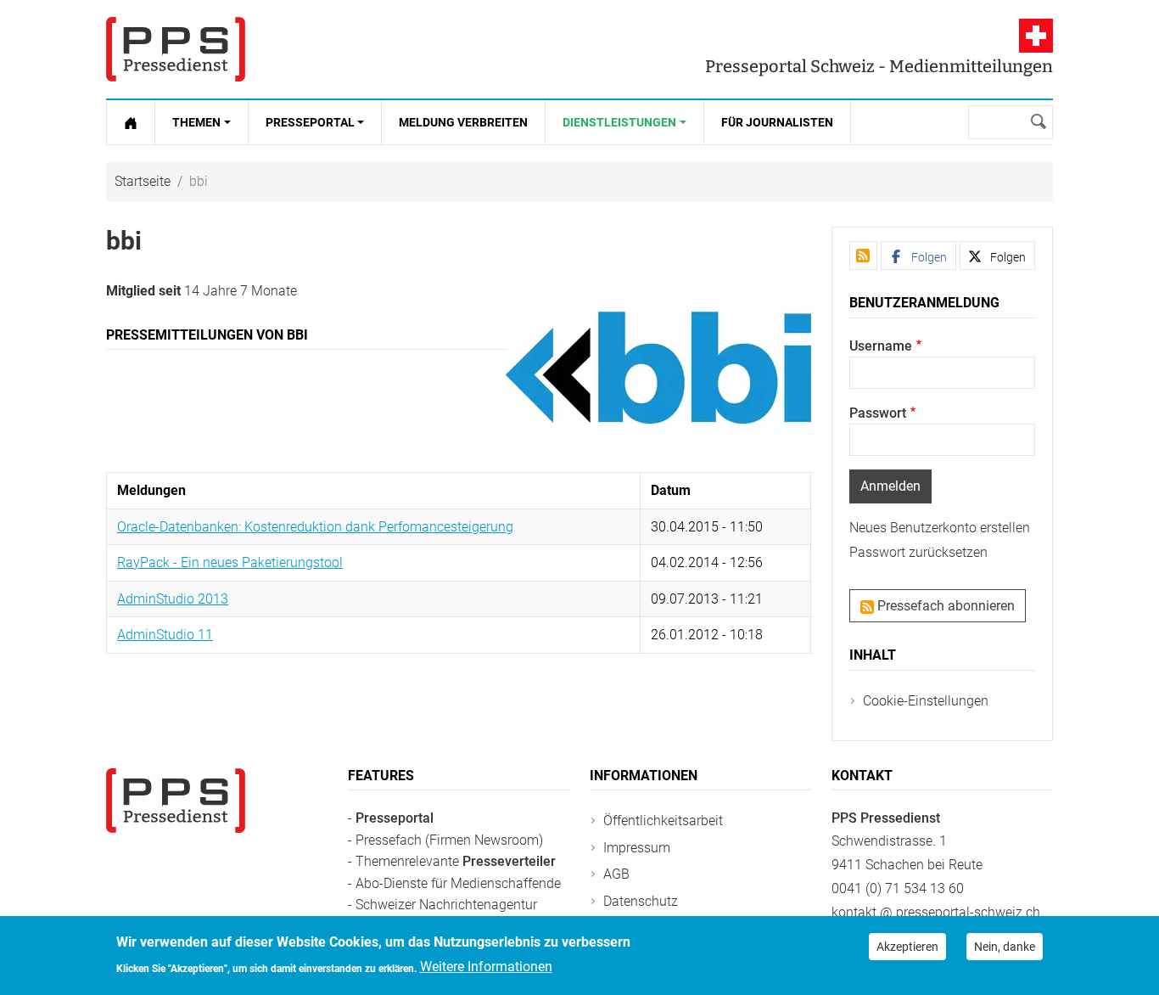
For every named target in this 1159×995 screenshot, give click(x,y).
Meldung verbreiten (463, 122)
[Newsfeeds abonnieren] (863, 255)
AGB (616, 874)
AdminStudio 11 (165, 635)
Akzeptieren (907, 946)
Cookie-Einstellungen (925, 701)
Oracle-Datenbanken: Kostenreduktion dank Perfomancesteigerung (315, 527)
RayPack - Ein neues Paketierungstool (230, 562)
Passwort (877, 413)
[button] (918, 255)
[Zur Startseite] (130, 122)
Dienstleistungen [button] (619, 122)
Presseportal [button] (310, 122)
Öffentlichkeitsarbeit (663, 820)
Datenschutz (640, 901)
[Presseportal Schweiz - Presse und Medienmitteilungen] (175, 49)
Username (880, 346)
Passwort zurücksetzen (918, 552)
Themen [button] (196, 122)
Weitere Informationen (486, 966)
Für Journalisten (777, 122)
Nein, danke (1004, 946)
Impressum (636, 848)
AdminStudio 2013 (172, 599)
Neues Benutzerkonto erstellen (939, 528)
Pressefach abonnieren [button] (944, 606)
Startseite (143, 181)
